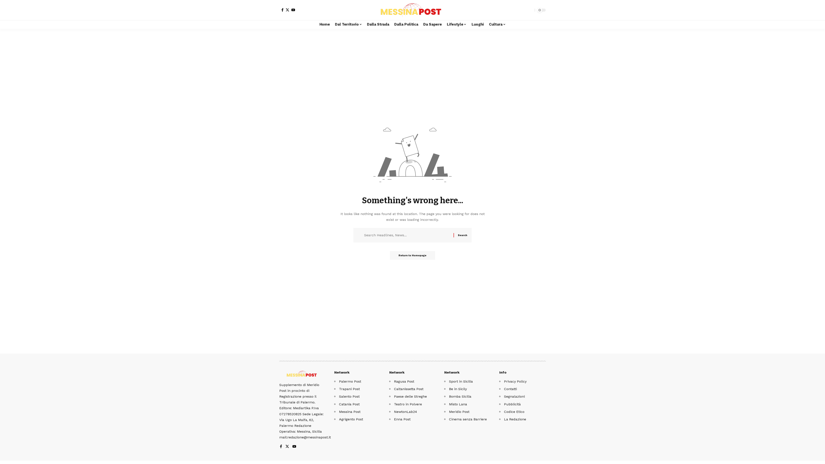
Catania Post (349, 404)
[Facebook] (282, 10)
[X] (287, 10)
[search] (530, 10)
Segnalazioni (514, 396)
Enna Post (402, 419)
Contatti (510, 389)
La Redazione (515, 419)
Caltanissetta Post (408, 389)
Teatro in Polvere (408, 404)
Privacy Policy (515, 381)
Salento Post (349, 396)
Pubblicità (512, 404)
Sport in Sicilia (461, 381)
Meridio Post (459, 412)
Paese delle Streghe (410, 396)
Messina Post (350, 412)
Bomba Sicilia (460, 396)
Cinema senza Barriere (468, 419)
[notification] (524, 10)
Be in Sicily (458, 389)
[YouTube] (293, 10)
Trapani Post (349, 389)
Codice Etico (514, 412)
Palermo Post (350, 381)
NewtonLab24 (405, 412)
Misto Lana (458, 404)
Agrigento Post (351, 419)
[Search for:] (407, 235)
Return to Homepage (412, 255)
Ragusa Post (404, 381)
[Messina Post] (412, 10)
